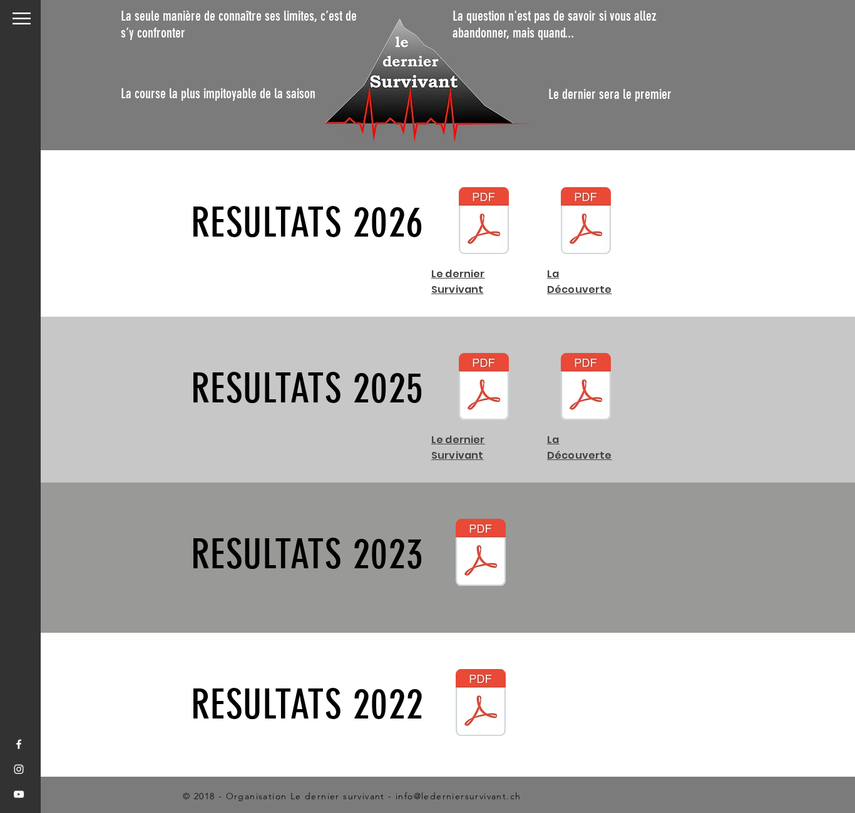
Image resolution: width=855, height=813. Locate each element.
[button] (22, 18)
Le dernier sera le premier (610, 94)
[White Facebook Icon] (19, 744)
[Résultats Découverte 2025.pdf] (586, 388)
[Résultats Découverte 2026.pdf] (586, 222)
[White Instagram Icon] (19, 769)
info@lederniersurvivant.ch (458, 796)
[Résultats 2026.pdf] (484, 222)
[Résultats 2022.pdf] (481, 704)
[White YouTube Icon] (19, 794)
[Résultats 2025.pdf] (484, 388)
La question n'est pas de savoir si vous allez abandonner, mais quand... (555, 24)
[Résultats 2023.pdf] (481, 554)
